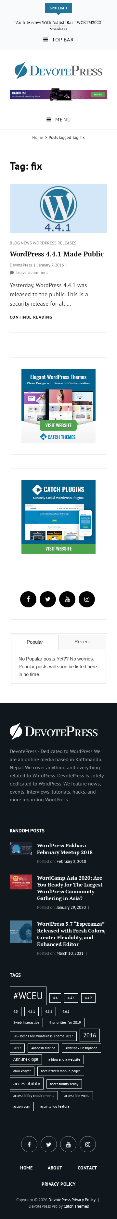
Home (37, 137)
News (27, 243)
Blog (15, 243)
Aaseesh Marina (43, 1048)
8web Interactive (26, 1022)
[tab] (34, 642)
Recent (82, 641)
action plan (21, 1106)
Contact (87, 1168)
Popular (35, 642)
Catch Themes (76, 1206)
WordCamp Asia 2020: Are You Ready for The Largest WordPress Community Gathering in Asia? (69, 888)
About (55, 1168)
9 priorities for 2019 (65, 1022)
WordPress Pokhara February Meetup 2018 (65, 849)
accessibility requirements (33, 1095)
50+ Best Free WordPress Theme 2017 (43, 1036)
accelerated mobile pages (61, 1071)
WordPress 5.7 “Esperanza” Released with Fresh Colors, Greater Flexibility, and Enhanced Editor (71, 934)
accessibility (26, 1083)
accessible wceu (76, 1095)
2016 (89, 1035)
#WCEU (28, 995)
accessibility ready (64, 1084)
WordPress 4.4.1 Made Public (57, 253)
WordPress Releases (54, 243)
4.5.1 (31, 1011)
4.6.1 (66, 1011)
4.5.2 (48, 1011)
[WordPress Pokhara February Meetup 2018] (21, 848)
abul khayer (22, 1071)
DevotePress (21, 265)
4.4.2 (88, 998)
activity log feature (55, 1106)
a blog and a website (64, 1059)
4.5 (15, 1011)
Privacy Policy (58, 1184)
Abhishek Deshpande (81, 1048)
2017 (17, 1048)
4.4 (55, 998)
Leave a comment (32, 272)
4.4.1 (71, 998)
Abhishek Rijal (25, 1059)
